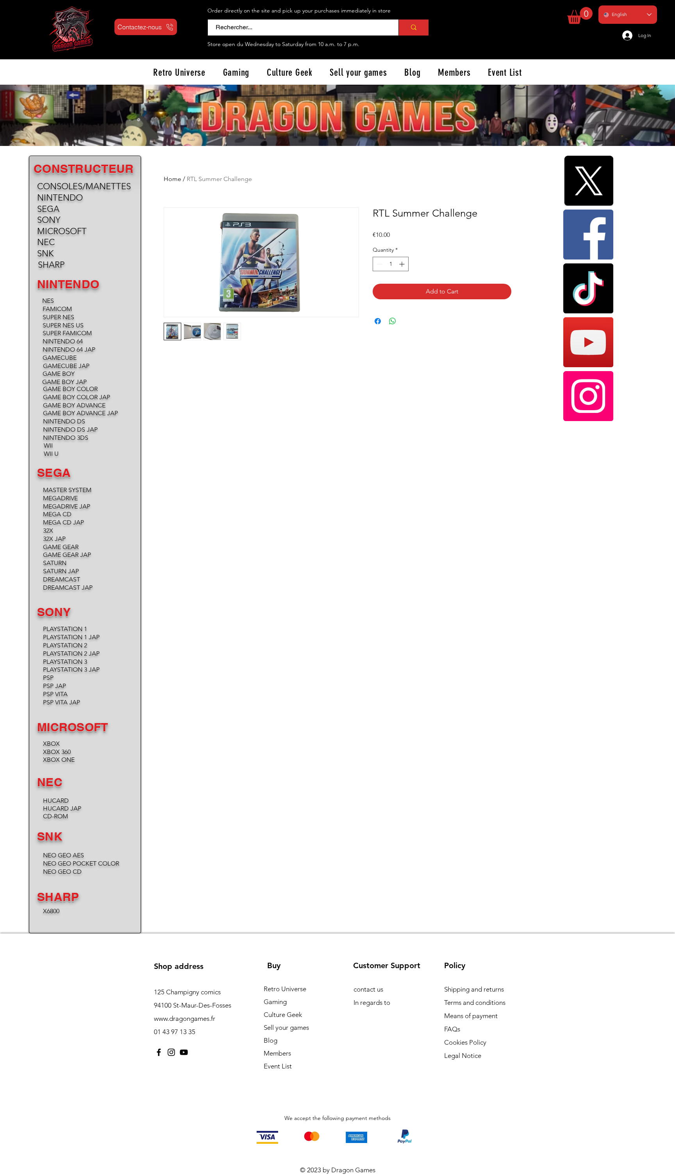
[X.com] (588, 181)
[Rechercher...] (413, 28)
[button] (580, 15)
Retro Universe (285, 989)
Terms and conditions (474, 1002)
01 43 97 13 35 (174, 1032)
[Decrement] (379, 264)
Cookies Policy (465, 1042)
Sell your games (286, 1027)
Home (172, 179)
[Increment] (402, 264)
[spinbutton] (391, 264)
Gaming (275, 1002)
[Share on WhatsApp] (392, 321)
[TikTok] (588, 288)
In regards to (372, 1002)
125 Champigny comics (187, 992)
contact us (368, 989)
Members (277, 1053)
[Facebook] (588, 235)
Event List (278, 1066)
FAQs (452, 1029)
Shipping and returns (474, 989)
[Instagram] (588, 396)
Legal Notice (462, 1055)
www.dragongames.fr (184, 1018)
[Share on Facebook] (377, 321)
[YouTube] (588, 342)
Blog (270, 1040)
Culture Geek (283, 1015)
